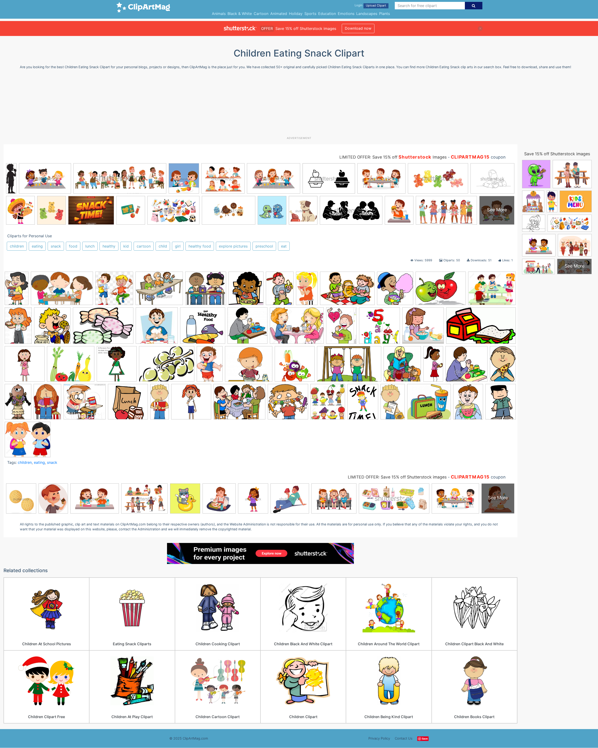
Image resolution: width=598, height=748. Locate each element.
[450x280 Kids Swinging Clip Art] (349, 366)
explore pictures (233, 246)
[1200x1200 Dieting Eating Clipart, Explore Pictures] (379, 328)
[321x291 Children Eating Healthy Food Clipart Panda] (202, 328)
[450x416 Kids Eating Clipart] (205, 290)
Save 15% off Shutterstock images (557, 153)
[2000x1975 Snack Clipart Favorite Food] (288, 404)
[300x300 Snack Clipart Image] (191, 404)
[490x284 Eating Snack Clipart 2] (481, 328)
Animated (278, 13)
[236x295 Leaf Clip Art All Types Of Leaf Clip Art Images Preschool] (501, 403)
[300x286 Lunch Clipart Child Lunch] (466, 366)
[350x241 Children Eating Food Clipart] (347, 290)
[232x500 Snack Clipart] (159, 403)
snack (56, 246)
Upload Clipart (376, 5)
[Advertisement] (299, 104)
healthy (109, 246)
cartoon (144, 246)
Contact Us (404, 738)
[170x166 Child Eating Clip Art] (157, 328)
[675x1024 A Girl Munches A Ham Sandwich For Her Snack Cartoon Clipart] (18, 328)
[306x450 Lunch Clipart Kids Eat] (503, 365)
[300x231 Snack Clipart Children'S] (239, 404)
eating (37, 246)
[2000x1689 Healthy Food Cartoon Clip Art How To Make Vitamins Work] (70, 366)
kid (126, 246)
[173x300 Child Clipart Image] (306, 290)
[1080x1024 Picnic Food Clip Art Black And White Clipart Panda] (84, 404)
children (17, 246)
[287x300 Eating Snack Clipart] (395, 290)
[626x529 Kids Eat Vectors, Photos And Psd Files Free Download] (248, 366)
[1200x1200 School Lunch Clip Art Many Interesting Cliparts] (128, 404)
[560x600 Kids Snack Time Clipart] (402, 366)
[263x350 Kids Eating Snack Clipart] (468, 403)
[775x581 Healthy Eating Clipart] (441, 290)
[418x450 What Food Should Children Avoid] (246, 290)
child (163, 246)
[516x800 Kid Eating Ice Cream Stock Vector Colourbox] (209, 366)
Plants (384, 13)
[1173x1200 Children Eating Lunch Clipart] (247, 328)
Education (327, 13)
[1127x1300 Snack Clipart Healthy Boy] (328, 403)
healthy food (200, 246)
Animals (219, 13)
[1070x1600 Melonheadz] (18, 403)
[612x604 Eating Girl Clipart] (423, 328)
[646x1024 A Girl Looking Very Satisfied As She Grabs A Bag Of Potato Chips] (16, 290)
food (73, 246)
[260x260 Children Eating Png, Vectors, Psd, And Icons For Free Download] (114, 290)
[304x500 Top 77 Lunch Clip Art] (393, 403)
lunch (90, 246)
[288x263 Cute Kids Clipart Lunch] (429, 404)
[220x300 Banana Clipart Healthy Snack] (279, 290)
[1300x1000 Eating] (492, 290)
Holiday (296, 13)
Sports (310, 13)
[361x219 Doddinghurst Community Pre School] (62, 290)
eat (284, 246)
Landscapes (366, 13)
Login (358, 5)
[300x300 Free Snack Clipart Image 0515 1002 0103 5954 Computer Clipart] (24, 366)
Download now (358, 28)
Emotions (346, 13)
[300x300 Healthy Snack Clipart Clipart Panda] (116, 366)
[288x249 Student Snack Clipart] (27, 441)
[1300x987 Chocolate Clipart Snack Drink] (297, 328)
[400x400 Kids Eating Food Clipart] (294, 366)
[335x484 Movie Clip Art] (47, 403)
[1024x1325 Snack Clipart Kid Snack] (363, 403)
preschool (264, 246)
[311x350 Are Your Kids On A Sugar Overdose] (52, 328)
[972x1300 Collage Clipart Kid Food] (341, 328)
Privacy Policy (379, 738)
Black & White (240, 13)
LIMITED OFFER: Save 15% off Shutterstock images (397, 477)
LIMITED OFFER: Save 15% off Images (393, 157)
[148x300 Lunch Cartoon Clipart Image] (433, 366)
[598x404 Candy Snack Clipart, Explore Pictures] (103, 328)
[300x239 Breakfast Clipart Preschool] (159, 290)
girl (178, 246)
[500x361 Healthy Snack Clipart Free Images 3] (166, 366)
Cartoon (261, 13)
